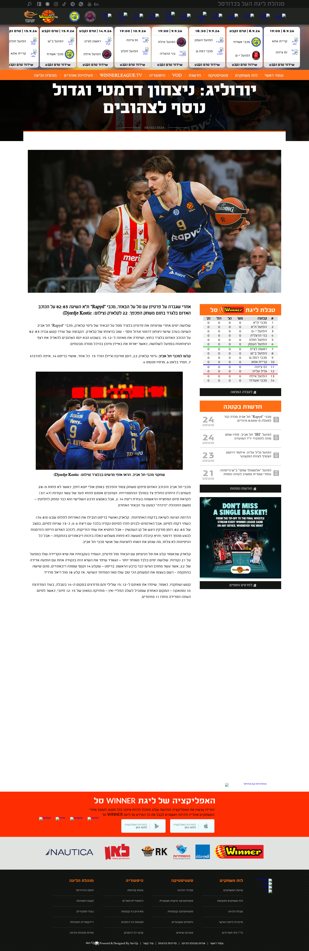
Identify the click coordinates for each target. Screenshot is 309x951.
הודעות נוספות (241, 489)
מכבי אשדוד (258, 381)
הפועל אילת (258, 376)
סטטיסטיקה (218, 75)
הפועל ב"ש (258, 354)
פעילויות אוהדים (78, 75)
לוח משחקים (246, 75)
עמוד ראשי (273, 75)
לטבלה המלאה (241, 392)
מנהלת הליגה (45, 75)
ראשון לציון (258, 349)
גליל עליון (259, 371)
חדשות (195, 75)
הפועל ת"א (259, 327)
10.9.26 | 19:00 (132, 31)
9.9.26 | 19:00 (170, 31)
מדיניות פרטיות (167, 943)
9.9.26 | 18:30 (207, 31)
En (96, 4)
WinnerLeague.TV (121, 75)
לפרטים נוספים (240, 585)
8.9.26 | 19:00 (282, 31)
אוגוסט (208, 425)
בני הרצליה (258, 336)
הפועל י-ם (259, 331)
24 (208, 420)
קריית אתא (259, 362)
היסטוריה (157, 75)
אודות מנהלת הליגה (193, 943)
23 (208, 455)
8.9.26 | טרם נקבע (244, 31)
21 (208, 473)
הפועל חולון (258, 340)
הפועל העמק (257, 344)
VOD (177, 75)
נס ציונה (260, 367)
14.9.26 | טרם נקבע (95, 31)
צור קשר (148, 943)
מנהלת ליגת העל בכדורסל (251, 4)
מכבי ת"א (260, 323)
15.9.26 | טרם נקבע (58, 31)
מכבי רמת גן (258, 358)
